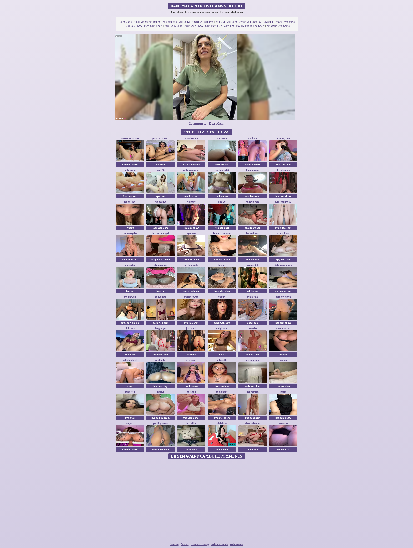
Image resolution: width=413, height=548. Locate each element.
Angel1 (130, 423)
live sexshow (222, 386)
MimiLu (283, 360)
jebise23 (222, 360)
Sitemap (174, 544)
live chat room (222, 259)
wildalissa (221, 423)
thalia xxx (252, 296)
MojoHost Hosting (200, 544)
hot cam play (160, 386)
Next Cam (216, 124)
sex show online (130, 322)
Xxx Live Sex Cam (226, 21)
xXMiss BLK (252, 265)
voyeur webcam (191, 164)
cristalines (283, 233)
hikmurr (191, 201)
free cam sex (130, 196)
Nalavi (160, 391)
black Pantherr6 (222, 233)
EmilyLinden (222, 328)
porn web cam (160, 322)
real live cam (191, 196)
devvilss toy (283, 170)
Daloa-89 (222, 138)
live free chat (191, 322)
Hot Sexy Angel (160, 233)
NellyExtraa (253, 391)
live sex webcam (160, 417)
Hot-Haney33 (222, 170)
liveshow (130, 354)
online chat (222, 196)
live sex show (191, 227)
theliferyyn (130, 296)
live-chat (160, 291)
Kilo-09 (222, 201)
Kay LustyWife (191, 265)
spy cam (160, 196)
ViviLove (252, 138)
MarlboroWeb (191, 296)
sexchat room (252, 196)
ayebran (191, 233)
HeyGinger (160, 328)
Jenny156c (130, 201)
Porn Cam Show (153, 25)
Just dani (191, 328)
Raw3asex (283, 423)
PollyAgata (160, 296)
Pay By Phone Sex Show (250, 25)
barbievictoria (283, 296)
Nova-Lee (252, 328)
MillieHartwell (130, 360)
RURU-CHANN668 (283, 201)
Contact (185, 544)
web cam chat (283, 164)
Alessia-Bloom (252, 423)
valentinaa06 (283, 328)
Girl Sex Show (134, 25)
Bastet (221, 265)
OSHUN (221, 296)
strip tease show (160, 259)
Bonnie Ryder (130, 233)
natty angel (130, 170)
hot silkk (191, 423)
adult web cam (222, 322)
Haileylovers (252, 201)
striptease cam (283, 291)
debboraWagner (283, 265)
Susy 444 (130, 391)
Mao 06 (161, 170)
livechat (160, 164)
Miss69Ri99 (160, 201)
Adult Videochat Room (147, 21)
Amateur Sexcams (202, 21)
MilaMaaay (222, 391)
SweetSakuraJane (130, 138)
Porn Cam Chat (173, 25)
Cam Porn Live (213, 25)
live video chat (283, 227)
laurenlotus (252, 233)
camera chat (283, 386)
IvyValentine (191, 138)
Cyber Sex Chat (248, 21)
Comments (197, 124)
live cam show (283, 417)
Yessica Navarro (160, 138)
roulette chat (253, 354)
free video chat (191, 417)
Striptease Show (193, 25)
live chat (130, 417)
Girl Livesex (266, 21)
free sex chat (222, 227)
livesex (130, 227)
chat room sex (252, 227)
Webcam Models (219, 544)
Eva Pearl (191, 360)
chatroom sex (252, 164)
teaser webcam (191, 291)
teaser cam (252, 322)
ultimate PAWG (252, 170)
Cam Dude (126, 21)
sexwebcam (221, 164)
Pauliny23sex (160, 423)
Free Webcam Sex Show (176, 21)
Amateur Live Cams (278, 25)
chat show (252, 449)
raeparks (130, 265)
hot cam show (130, 164)
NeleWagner (252, 360)
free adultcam (252, 417)
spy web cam (160, 227)
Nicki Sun (130, 328)
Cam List (229, 25)
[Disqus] (206, 501)
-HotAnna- (191, 391)
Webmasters (236, 544)
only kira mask (191, 170)
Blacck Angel (161, 265)
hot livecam (191, 386)
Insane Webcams (285, 21)
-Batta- (283, 391)
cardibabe (160, 360)
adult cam (252, 291)
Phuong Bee (283, 138)
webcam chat (252, 386)
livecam (130, 291)
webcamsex (252, 259)
